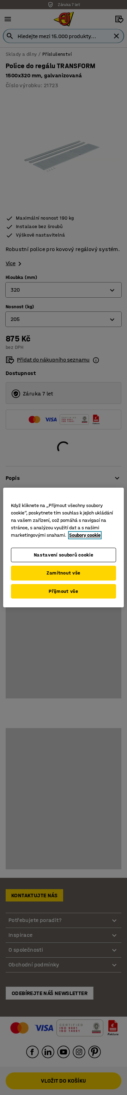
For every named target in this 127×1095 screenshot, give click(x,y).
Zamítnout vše (63, 573)
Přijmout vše (63, 591)
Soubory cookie (85, 535)
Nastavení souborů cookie (63, 555)
